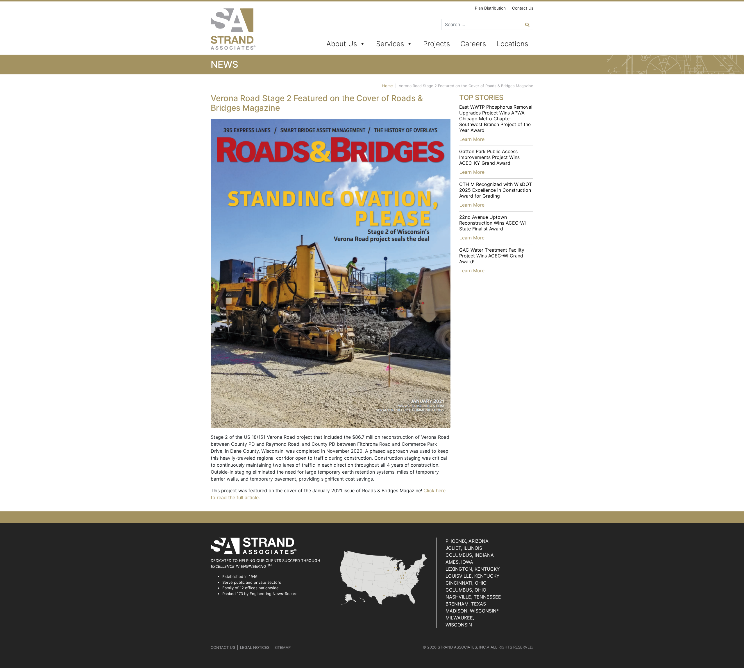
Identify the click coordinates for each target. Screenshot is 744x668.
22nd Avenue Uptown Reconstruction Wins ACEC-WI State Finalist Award (492, 223)
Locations (512, 44)
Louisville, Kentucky (473, 576)
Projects (436, 44)
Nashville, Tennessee (473, 597)
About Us (341, 44)
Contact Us (522, 8)
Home (387, 85)
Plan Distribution (490, 8)
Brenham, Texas (466, 604)
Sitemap (282, 647)
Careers (473, 44)
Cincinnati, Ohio (466, 583)
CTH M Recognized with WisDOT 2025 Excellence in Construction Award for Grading (495, 190)
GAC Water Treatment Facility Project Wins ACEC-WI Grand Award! (491, 255)
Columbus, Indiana (470, 555)
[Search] (527, 24)
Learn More (471, 139)
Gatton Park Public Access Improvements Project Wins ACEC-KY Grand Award (489, 157)
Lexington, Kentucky (473, 569)
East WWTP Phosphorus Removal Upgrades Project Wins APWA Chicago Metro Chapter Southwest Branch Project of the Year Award (495, 118)
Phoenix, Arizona (467, 541)
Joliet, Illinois (464, 548)
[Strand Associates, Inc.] (233, 29)
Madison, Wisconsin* (472, 611)
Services (390, 44)
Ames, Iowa (459, 562)
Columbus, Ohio (466, 590)
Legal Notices (254, 647)
